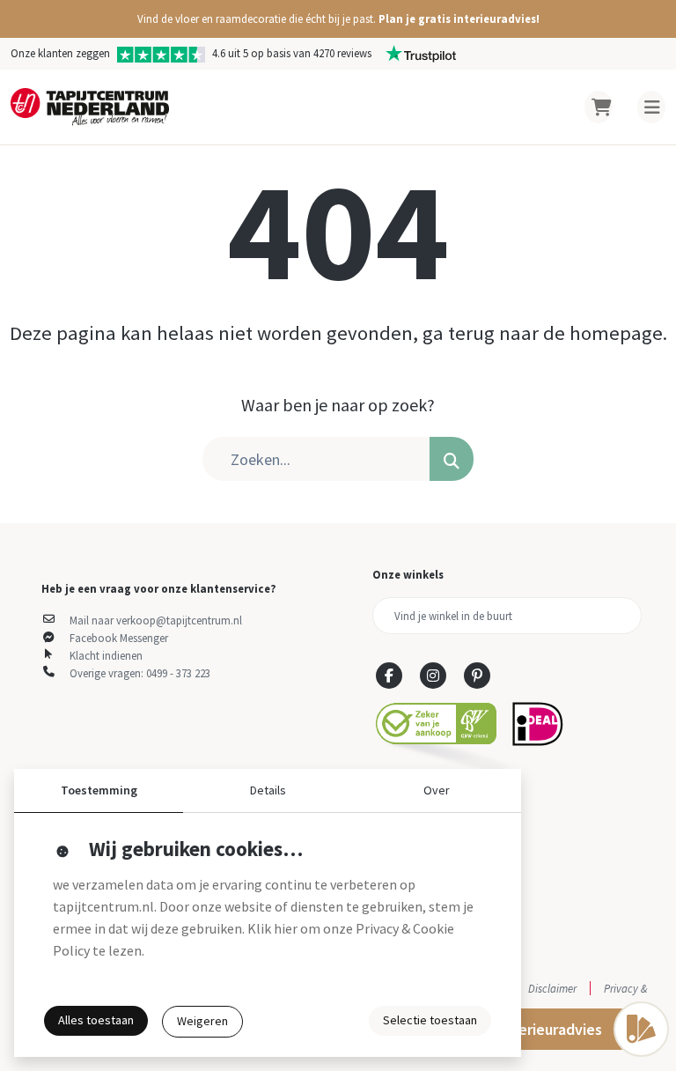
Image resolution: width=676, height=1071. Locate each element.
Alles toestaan (96, 1020)
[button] (338, 19)
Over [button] (436, 790)
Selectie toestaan (430, 1020)
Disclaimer (552, 988)
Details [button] (268, 790)
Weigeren (202, 1021)
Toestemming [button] (99, 790)
